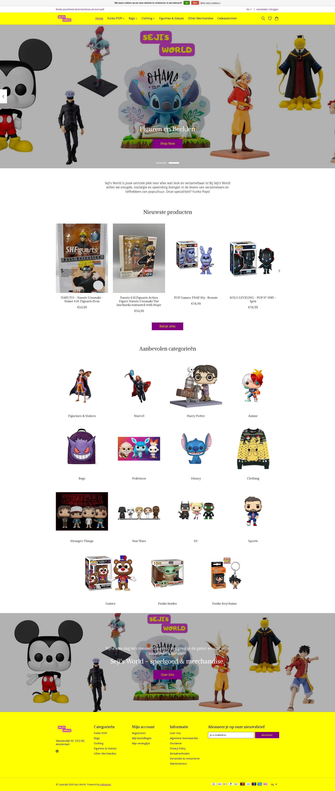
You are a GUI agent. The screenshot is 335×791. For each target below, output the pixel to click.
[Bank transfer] (219, 784)
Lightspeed (105, 784)
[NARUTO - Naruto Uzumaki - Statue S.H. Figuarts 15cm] (82, 258)
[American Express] (260, 784)
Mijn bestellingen (141, 738)
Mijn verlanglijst (141, 743)
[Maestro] (254, 784)
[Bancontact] (236, 784)
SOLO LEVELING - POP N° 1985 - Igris (253, 299)
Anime (253, 416)
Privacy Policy (177, 748)
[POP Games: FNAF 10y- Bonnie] (196, 258)
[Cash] (213, 784)
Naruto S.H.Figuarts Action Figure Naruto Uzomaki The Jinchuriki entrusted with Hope (139, 301)
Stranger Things (82, 541)
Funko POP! (100, 733)
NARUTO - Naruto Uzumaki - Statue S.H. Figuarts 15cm (82, 299)
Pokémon (139, 478)
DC (196, 541)
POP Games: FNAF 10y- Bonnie (196, 297)
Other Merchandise (200, 18)
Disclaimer (176, 743)
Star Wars (139, 541)
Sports (253, 541)
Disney (196, 478)
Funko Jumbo (167, 603)
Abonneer (267, 735)
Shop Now (167, 143)
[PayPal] (231, 784)
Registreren (139, 733)
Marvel (139, 416)
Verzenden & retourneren (185, 758)
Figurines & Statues (171, 18)
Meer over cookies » (210, 3)
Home (99, 18)
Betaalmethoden (179, 753)
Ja (186, 3)
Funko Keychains (224, 603)
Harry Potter (196, 416)
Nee (195, 3)
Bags (82, 478)
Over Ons (167, 675)
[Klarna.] (265, 784)
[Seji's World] (64, 18)
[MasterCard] (242, 784)
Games (110, 603)
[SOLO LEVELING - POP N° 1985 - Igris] (253, 258)
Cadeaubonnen (227, 18)
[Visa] (248, 784)
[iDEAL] (225, 784)
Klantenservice (178, 763)
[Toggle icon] (263, 18)
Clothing (253, 478)
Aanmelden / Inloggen (267, 9)
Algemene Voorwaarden (184, 738)
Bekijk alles (167, 326)
